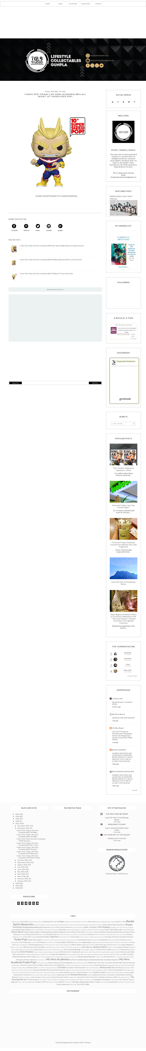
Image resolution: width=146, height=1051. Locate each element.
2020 (18, 883)
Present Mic (41, 967)
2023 (18, 819)
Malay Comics (45, 954)
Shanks (90, 972)
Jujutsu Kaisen (38, 949)
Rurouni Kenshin (40, 970)
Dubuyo (29, 934)
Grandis (33, 942)
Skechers (33, 975)
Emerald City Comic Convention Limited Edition (72, 934)
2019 (18, 886)
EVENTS (98, 3)
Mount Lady (100, 957)
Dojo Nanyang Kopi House (115, 932)
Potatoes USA (32, 967)
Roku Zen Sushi (25, 970)
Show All (134, 790)
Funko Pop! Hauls (35, 940)
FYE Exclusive (57, 940)
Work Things (95, 982)
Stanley (89, 975)
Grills (54, 942)
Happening (86, 942)
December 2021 (23, 826)
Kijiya (110, 949)
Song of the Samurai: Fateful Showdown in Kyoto (131, 249)
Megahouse (96, 954)
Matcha (62, 954)
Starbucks (96, 975)
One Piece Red (69, 965)
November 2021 (23, 828)
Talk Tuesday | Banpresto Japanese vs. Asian (123, 469)
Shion (118, 972)
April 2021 (21, 874)
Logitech (113, 952)
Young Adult (113, 982)
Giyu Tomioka (121, 940)
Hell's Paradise (47, 945)
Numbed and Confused (117, 838)
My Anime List (41, 959)
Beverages (78, 925)
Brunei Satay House (77, 927)
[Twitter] (123, 102)
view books (133, 338)
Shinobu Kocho (111, 972)
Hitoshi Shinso (90, 945)
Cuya (128, 664)
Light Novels (84, 952)
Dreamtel (23, 934)
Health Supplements (35, 945)
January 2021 (22, 881)
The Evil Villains (52, 979)
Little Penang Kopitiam (103, 952)
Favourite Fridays (43, 937)
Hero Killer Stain (58, 945)
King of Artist (116, 949)
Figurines (54, 936)
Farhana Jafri (117, 698)
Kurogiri (55, 952)
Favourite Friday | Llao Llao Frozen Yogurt (123, 506)
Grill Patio (49, 942)
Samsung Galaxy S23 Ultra (83, 970)
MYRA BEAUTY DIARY (117, 824)
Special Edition (52, 975)
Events (129, 934)
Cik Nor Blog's (118, 728)
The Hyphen (62, 979)
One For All (52, 965)
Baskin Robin (59, 925)
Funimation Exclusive (126, 937)
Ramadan (81, 967)
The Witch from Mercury (85, 979)
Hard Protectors (115, 942)
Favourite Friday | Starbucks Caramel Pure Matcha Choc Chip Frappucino (123, 544)
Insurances (56, 947)
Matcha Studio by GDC (73, 954)
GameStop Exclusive (84, 940)
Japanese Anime (100, 947)
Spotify (59, 975)
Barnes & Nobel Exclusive (42, 925)
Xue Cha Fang (104, 982)
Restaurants (105, 967)
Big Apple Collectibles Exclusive (92, 925)
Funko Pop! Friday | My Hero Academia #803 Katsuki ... (27, 848)
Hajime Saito (78, 942)
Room (32, 970)
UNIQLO (61, 982)
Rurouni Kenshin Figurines (56, 970)
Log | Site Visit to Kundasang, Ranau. (123, 583)
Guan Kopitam (61, 942)
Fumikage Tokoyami (111, 937)
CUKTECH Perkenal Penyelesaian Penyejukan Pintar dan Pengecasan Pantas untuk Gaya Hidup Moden (122, 736)
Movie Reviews (109, 957)
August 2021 (22, 865)
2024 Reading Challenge (123, 325)
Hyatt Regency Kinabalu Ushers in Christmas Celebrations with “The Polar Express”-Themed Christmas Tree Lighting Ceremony (123, 618)
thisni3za (128, 658)
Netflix (91, 963)
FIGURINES (73, 3)
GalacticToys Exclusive (69, 940)
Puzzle (55, 967)
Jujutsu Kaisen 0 (48, 949)
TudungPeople (30, 982)
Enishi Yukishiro (100, 934)
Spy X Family (66, 975)
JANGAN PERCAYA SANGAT (123, 718)
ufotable (55, 982)
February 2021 (23, 879)
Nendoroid (84, 962)
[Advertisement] (68, 22)
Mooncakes (74, 957)
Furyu (50, 940)
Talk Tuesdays (36, 977)
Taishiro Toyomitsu (24, 977)
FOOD (60, 3)
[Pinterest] (134, 102)
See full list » (123, 267)
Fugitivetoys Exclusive (97, 937)
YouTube (120, 982)
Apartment (98, 921)
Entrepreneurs (115, 934)
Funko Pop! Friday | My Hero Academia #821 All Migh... (27, 831)
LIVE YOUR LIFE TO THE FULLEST (116, 835)
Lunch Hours (20, 954)
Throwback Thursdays (101, 979)
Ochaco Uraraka (26, 965)
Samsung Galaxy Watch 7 (100, 970)
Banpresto (27, 924)
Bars (52, 925)
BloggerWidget (132, 676)
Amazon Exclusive (70, 921)
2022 (18, 821)
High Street (67, 945)
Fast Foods (27, 937)
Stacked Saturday (79, 974)
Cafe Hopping (103, 927)
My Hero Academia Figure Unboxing (83, 960)
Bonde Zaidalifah (119, 750)
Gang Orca (94, 940)
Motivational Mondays (86, 957)
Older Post (95, 383)
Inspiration (49, 947)
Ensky (108, 934)
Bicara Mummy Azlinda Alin (123, 771)
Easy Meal (43, 934)
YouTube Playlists (129, 982)
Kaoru (66, 949)
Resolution (96, 967)
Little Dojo (92, 952)
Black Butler (112, 925)
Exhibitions (16, 937)
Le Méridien (63, 952)
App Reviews (107, 921)
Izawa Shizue (77, 947)
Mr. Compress (118, 957)
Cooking (83, 929)
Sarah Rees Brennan (36, 972)
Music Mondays (31, 960)
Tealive (65, 977)
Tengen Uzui (73, 977)
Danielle (127, 653)
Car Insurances (122, 927)
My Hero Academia (57, 959)
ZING (71, 984)
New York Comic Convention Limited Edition (108, 963)
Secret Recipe (65, 972)
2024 (18, 816)
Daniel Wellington (128, 929)
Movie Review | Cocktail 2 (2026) (122, 703)
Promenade (49, 967)
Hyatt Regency (127, 945)
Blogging (26, 927)
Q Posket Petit (72, 967)
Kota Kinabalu (27, 952)
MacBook (28, 954)
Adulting (46, 922)
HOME (48, 3)
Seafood (57, 972)
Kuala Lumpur (38, 952)
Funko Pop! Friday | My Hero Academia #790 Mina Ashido (28, 857)
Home (97, 945)
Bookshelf (53, 927)
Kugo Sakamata (48, 952)
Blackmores (121, 925)
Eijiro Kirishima (52, 934)
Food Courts (66, 937)
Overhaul (91, 965)
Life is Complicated (73, 952)
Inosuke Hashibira (39, 947)
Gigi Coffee (112, 940)
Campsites (113, 927)
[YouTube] (113, 102)
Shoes (122, 972)
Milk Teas (126, 954)
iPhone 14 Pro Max (66, 947)
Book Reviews (45, 927)
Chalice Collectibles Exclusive (40, 929)
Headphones (24, 945)
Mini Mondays (22, 957)
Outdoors (78, 965)
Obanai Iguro (16, 965)
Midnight (112, 954)
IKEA (25, 947)
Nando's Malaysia (54, 963)
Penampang (110, 965)
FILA (60, 937)
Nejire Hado (77, 962)
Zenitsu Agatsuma (63, 984)
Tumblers (38, 982)
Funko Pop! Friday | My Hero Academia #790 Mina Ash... (28, 852)
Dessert (97, 932)
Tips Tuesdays (123, 979)
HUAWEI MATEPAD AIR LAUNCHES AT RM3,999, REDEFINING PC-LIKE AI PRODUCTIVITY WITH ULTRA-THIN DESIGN (122, 757)
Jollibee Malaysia (20, 949)
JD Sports (132, 947)
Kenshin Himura (102, 949)
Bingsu (105, 925)
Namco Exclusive (42, 962)
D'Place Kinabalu (99, 929)
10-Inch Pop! (24, 922)
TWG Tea (45, 982)
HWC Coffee (117, 945)
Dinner (103, 932)
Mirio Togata (31, 957)
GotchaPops (15, 942)
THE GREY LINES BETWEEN (117, 814)
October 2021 (23, 860)
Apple (113, 921)
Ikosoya (30, 947)
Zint (78, 984)
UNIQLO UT (68, 982)
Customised (90, 929)
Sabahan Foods (70, 970)
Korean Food (15, 952)
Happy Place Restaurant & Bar (100, 942)
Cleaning (70, 929)
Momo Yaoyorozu (65, 957)
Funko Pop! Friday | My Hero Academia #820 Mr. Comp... (28, 844)
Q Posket (61, 967)
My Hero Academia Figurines (108, 960)
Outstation (84, 965)
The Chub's (43, 979)
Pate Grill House (100, 965)
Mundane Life (21, 960)
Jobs (12, 949)
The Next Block (71, 979)
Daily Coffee (109, 930)
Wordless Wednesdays (81, 982)
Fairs (21, 937)
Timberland (114, 979)
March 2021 (22, 876)
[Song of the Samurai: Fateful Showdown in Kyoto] (118, 254)
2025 (18, 814)
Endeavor (91, 934)
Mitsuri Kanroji (41, 957)
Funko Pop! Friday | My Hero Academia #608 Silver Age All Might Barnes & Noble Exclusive (52, 246)
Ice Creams (19, 947)
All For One (53, 922)
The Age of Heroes (124, 977)
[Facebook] (118, 102)
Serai (75, 972)
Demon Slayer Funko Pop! (75, 932)
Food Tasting (74, 937)
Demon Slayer (17, 932)
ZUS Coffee (84, 984)
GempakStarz (103, 940)
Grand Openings (25, 942)
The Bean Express (33, 979)
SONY (45, 975)
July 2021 (21, 867)
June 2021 (21, 869)
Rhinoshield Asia (117, 967)
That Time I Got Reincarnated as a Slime (104, 977)
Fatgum (33, 937)
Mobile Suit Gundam (53, 957)
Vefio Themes (85, 1042)
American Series (82, 921)
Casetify (130, 927)
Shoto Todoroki (24, 975)
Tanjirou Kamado (57, 977)
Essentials (123, 934)
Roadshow (127, 967)
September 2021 (24, 862)
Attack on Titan (120, 922)
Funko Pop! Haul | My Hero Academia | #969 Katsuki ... (31, 840)
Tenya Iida (80, 977)
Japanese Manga (123, 947)
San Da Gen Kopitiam (116, 970)
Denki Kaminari (90, 932)
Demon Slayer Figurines (57, 932)
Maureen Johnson (86, 954)
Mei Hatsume (105, 954)
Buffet (94, 927)
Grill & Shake (40, 942)
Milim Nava (119, 954)
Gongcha (129, 940)
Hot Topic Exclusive (106, 945)
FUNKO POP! (85, 3)
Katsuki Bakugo (75, 949)
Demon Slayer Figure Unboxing (36, 932)
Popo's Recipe (22, 967)
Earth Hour (35, 934)
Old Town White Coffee (40, 965)
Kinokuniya (125, 949)
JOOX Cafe (29, 949)
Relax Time (89, 967)
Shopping (127, 972)
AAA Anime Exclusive (36, 921)
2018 (18, 888)
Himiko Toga (81, 945)
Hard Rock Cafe (126, 942)
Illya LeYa (128, 670)
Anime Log (91, 922)
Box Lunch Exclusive (63, 927)
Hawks (18, 945)
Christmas (62, 930)
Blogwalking (34, 927)
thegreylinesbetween (124, 328)
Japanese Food (112, 947)
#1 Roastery (16, 921)
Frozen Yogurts (84, 937)
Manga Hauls (54, 954)
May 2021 (21, 872)
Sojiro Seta (39, 975)
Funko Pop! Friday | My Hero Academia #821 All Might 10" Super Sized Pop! (46, 273)
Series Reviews (83, 972)
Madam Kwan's (36, 954)
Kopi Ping (132, 949)
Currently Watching (123, 238)
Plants (125, 965)
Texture (87, 977)
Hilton (74, 945)
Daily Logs (118, 930)
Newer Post (15, 383)
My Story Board (118, 714)
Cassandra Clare (18, 930)
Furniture (45, 940)
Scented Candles (49, 972)
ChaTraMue (54, 929)
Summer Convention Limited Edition (113, 975)
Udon (50, 982)
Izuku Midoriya (86, 947)
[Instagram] (129, 102)
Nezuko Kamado (129, 963)
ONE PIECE (60, 965)
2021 (18, 823)
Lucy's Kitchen (121, 952)
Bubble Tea (88, 927)
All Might (60, 922)
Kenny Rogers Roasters (88, 949)
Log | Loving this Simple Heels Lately (117, 829)
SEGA (72, 972)
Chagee (27, 930)
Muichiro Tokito (129, 957)
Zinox (75, 984)
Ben (64, 925)
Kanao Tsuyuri (59, 949)
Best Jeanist (70, 925)
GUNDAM (69, 942)
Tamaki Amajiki (46, 977)
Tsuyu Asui (21, 982)
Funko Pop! (21, 939)
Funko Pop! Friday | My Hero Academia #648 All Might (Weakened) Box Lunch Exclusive (51, 260)
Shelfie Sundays (99, 972)
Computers (76, 929)
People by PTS (118, 965)
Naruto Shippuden (67, 963)
